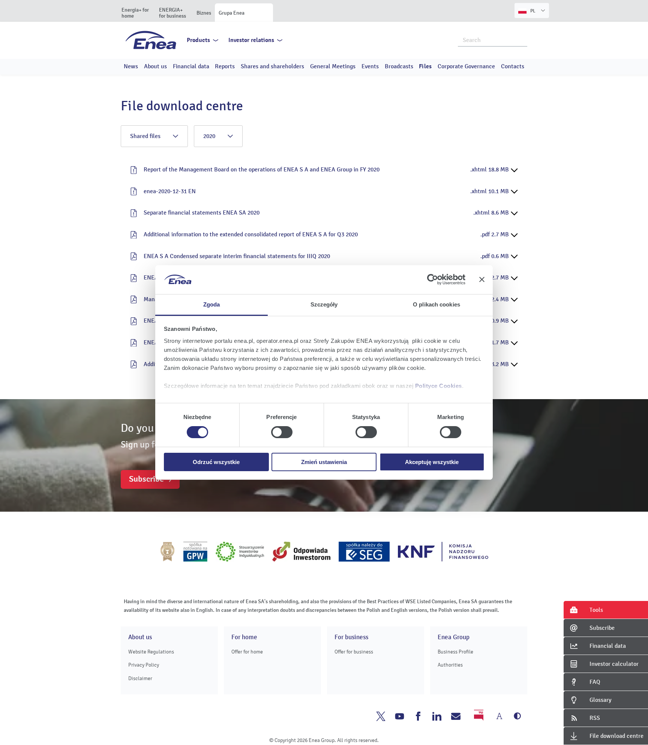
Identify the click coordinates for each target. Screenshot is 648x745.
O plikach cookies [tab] (436, 304)
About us (155, 66)
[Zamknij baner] (481, 279)
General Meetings (333, 66)
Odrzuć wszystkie (216, 462)
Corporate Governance (466, 66)
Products (198, 40)
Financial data (191, 66)
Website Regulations (151, 652)
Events (370, 66)
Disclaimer (140, 678)
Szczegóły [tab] (324, 304)
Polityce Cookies (438, 386)
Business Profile (455, 652)
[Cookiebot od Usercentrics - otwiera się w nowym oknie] (432, 279)
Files (425, 66)
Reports (225, 66)
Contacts (512, 66)
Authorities (450, 665)
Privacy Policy (143, 665)
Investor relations (251, 40)
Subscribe (146, 479)
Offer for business (353, 652)
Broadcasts (399, 66)
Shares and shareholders (272, 66)
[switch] (281, 432)
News (131, 66)
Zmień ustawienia (324, 462)
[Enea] (150, 40)
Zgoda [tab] (211, 304)
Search (522, 39)
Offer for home (247, 652)
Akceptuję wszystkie (432, 462)
